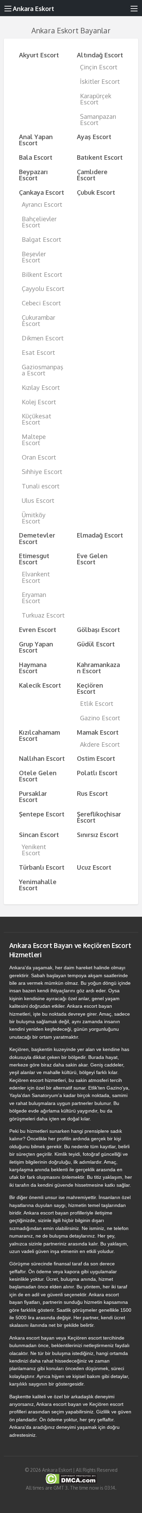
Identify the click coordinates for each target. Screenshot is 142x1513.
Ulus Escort (38, 500)
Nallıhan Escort (42, 758)
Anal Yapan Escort (36, 140)
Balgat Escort (41, 239)
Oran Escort (39, 457)
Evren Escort (37, 629)
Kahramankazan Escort (98, 667)
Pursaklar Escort (33, 796)
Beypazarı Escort (33, 175)
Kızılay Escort (41, 387)
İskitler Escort (100, 81)
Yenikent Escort (34, 850)
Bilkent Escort (42, 274)
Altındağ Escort (100, 55)
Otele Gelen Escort (38, 776)
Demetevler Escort (37, 538)
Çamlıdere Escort (92, 175)
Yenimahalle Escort (38, 885)
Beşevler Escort (34, 257)
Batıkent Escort (100, 157)
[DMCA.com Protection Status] (71, 1478)
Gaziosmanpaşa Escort (42, 370)
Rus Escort (92, 793)
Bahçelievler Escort (39, 222)
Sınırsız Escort (98, 834)
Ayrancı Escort (42, 204)
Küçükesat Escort (36, 419)
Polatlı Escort (97, 773)
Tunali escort (41, 486)
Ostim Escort (96, 758)
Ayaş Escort (94, 136)
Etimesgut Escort (34, 559)
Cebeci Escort (41, 303)
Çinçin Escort (99, 67)
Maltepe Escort (34, 439)
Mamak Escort (98, 732)
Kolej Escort (39, 402)
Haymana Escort (33, 667)
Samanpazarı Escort (98, 119)
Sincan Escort (39, 834)
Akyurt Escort (39, 55)
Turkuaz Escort (43, 615)
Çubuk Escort (96, 192)
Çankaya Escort (41, 192)
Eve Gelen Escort (92, 559)
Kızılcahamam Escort (39, 735)
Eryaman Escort (34, 597)
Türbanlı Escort (41, 867)
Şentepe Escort (41, 814)
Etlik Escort (96, 703)
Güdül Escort (96, 644)
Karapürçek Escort (95, 99)
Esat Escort (38, 352)
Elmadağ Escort (100, 535)
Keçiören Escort (90, 688)
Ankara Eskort (33, 8)
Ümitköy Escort (33, 518)
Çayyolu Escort (43, 288)
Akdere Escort (100, 744)
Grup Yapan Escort (36, 647)
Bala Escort (35, 157)
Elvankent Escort (36, 577)
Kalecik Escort (40, 685)
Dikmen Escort (43, 338)
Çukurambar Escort (38, 320)
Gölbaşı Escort (98, 629)
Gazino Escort (100, 718)
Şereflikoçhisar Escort (99, 817)
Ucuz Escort (94, 867)
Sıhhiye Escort (42, 471)
